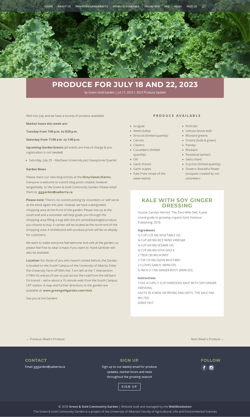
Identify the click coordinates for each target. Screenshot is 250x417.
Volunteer (152, 6)
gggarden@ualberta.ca (55, 192)
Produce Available (126, 6)
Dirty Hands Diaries (97, 177)
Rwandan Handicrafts (92, 6)
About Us (64, 6)
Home (49, 6)
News (178, 6)
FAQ (166, 6)
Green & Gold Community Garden (93, 407)
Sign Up (129, 387)
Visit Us (191, 6)
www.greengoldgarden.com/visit (67, 290)
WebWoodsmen (180, 407)
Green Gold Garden (101, 92)
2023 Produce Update (151, 92)
